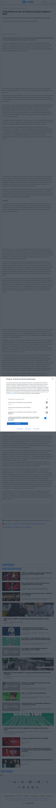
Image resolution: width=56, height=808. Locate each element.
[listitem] (28, 399)
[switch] (46, 402)
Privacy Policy (36, 428)
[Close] (53, 379)
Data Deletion (20, 428)
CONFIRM (17, 423)
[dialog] (28, 404)
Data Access (28, 428)
